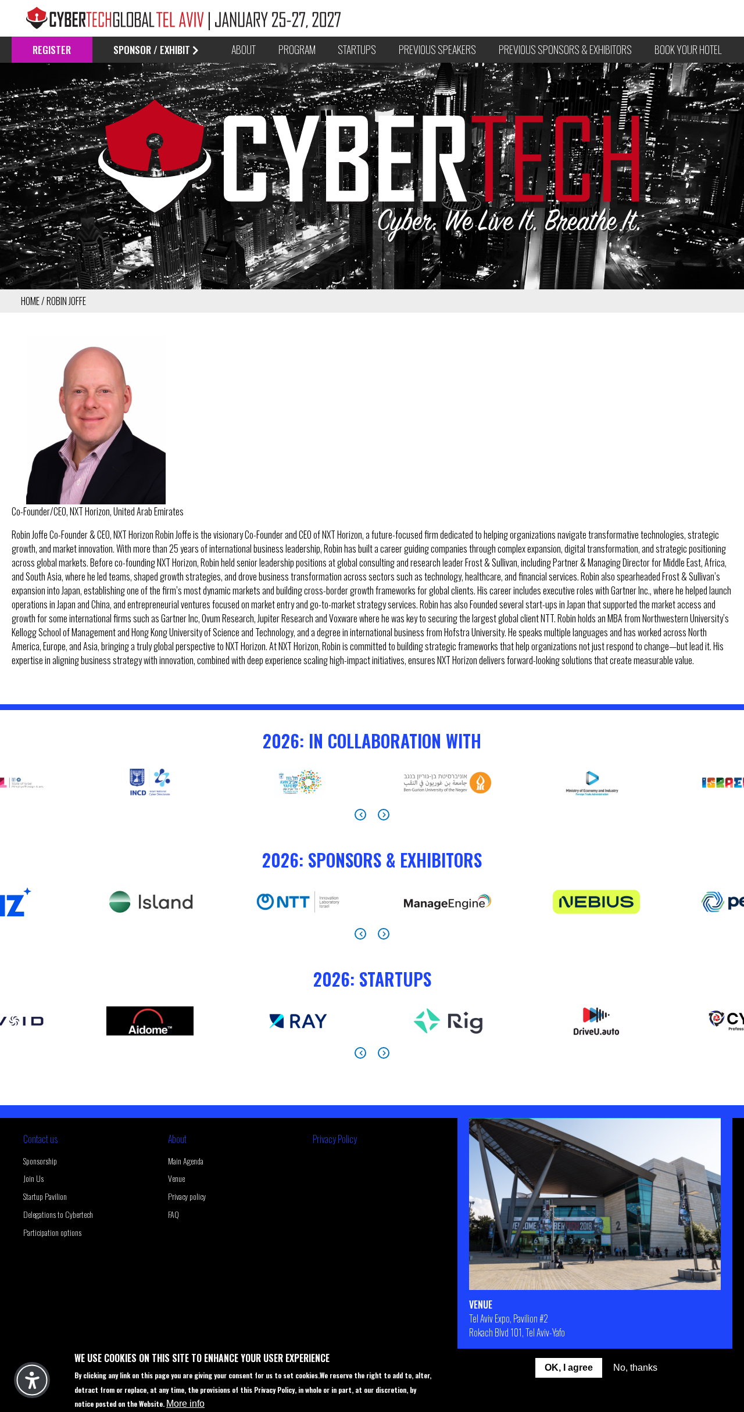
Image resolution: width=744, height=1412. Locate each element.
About (177, 1139)
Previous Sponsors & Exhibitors (565, 49)
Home (30, 301)
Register (52, 49)
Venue (176, 1178)
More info (185, 1403)
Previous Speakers (437, 49)
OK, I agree (569, 1367)
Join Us (33, 1178)
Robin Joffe (66, 301)
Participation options (52, 1232)
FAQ (173, 1214)
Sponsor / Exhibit (151, 49)
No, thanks (635, 1367)
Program (297, 49)
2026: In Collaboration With (372, 740)
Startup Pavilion (45, 1196)
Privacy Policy (335, 1139)
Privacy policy (187, 1196)
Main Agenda (185, 1161)
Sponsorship (40, 1161)
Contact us (40, 1139)
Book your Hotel (687, 49)
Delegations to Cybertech (58, 1214)
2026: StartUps (372, 979)
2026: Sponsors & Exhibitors (372, 860)
